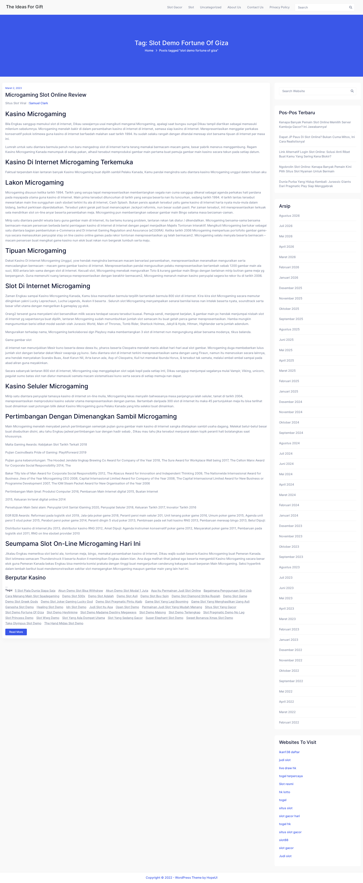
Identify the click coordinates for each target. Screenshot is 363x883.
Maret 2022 (287, 712)
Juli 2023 (285, 577)
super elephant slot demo (164, 618)
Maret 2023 (287, 619)
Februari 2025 (289, 381)
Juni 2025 (286, 340)
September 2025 (291, 319)
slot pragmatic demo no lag (223, 612)
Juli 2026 (285, 226)
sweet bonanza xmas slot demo (209, 618)
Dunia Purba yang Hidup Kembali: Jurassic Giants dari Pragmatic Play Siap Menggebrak (315, 184)
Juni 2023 (286, 588)
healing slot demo (50, 607)
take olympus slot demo (23, 623)
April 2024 (286, 484)
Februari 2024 (289, 505)
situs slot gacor (290, 832)
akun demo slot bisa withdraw (80, 590)
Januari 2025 (288, 391)
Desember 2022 (290, 650)
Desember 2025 (290, 288)
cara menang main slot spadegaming (32, 596)
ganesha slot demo (19, 607)
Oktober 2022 (289, 670)
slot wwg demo (47, 618)
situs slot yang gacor (220, 607)
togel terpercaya (291, 776)
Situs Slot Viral (15, 103)
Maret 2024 (287, 495)
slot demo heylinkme (62, 612)
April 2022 (286, 701)
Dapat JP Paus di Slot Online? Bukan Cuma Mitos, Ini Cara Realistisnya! (317, 139)
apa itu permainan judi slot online (176, 590)
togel (282, 800)
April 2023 (286, 608)
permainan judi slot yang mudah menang (172, 607)
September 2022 (291, 681)
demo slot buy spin (154, 596)
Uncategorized (210, 7)
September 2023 (291, 557)
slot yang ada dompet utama (83, 618)
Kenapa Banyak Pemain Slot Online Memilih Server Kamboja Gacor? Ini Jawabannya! (315, 124)
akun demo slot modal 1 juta (127, 590)
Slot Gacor (174, 7)
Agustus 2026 (289, 215)
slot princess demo (19, 618)
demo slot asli (127, 596)
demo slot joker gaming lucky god (67, 601)
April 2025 (286, 360)
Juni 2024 (286, 464)
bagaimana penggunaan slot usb (228, 590)
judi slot (285, 760)
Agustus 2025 (289, 329)
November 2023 (290, 536)
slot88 (283, 840)
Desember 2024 (290, 402)
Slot (191, 7)
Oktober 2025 (289, 309)
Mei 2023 (285, 598)
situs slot (285, 808)
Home (149, 50)
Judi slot (285, 856)
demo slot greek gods (21, 601)
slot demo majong (152, 612)
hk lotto (284, 792)
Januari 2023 (288, 640)
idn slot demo (76, 607)
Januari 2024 (288, 515)
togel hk (285, 824)
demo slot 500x (73, 596)
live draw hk (287, 768)
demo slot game (235, 596)
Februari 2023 (289, 629)
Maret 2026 (287, 257)
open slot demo (127, 607)
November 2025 (290, 298)
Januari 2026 (288, 277)
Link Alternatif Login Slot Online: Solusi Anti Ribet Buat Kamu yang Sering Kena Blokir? (314, 154)
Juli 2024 (285, 453)
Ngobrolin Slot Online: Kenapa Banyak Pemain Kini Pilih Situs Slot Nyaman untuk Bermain (315, 169)
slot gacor (286, 848)
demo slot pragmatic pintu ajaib (119, 601)
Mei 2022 (285, 691)
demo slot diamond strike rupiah (196, 596)
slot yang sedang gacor (125, 618)
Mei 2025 (285, 350)
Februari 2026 (289, 267)
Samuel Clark (38, 103)
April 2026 (286, 246)
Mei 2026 (285, 236)
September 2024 (291, 433)
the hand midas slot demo (63, 623)
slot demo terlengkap (184, 612)
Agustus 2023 (289, 567)
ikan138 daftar (289, 752)
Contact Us (255, 7)
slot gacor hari (289, 816)
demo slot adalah (101, 596)
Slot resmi (286, 784)
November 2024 (290, 412)
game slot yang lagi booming (166, 601)
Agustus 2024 (289, 443)
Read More (16, 631)
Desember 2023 (290, 526)
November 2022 (290, 660)
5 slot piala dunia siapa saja (35, 590)
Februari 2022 (289, 722)
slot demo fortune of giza (24, 612)
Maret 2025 (287, 370)
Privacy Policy (280, 7)
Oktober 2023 (289, 546)
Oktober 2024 (289, 422)
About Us (234, 7)
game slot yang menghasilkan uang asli (220, 601)
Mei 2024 (285, 474)
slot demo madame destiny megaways (108, 612)
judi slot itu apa (101, 607)
